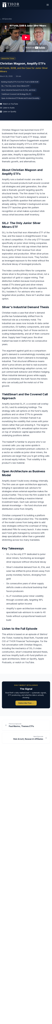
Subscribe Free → (26, 703)
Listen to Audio (9, 108)
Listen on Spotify (9, 112)
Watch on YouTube (10, 104)
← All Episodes (6, 19)
